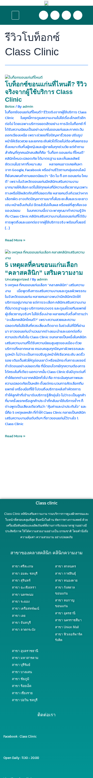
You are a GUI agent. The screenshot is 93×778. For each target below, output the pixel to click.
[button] (15, 15)
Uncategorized (17, 279)
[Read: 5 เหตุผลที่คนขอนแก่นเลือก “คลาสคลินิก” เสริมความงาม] (46, 254)
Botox (10, 106)
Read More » (15, 240)
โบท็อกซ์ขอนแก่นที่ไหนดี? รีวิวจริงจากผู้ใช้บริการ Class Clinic (46, 92)
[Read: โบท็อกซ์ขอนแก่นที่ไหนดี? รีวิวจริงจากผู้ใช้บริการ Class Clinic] (24, 77)
